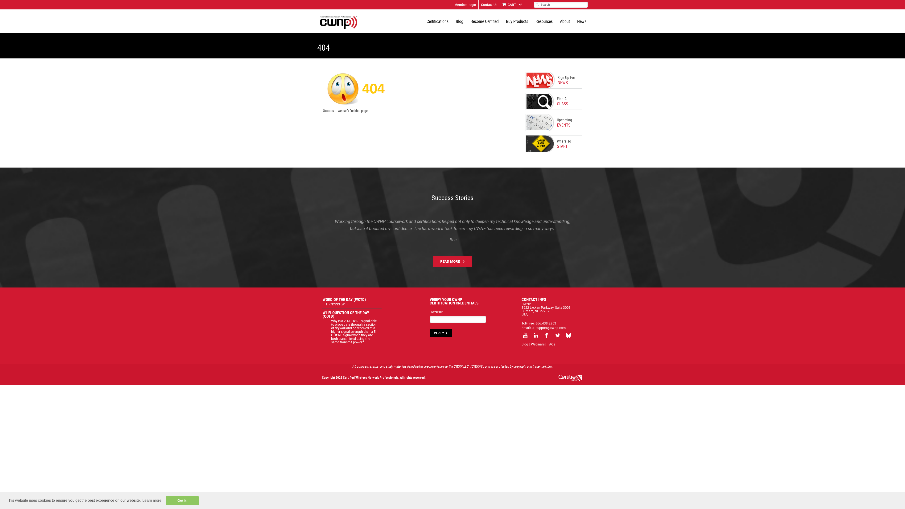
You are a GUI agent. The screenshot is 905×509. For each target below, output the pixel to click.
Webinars (538, 344)
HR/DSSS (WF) (337, 304)
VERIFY (439, 333)
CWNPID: (436, 312)
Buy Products (517, 21)
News (581, 21)
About (565, 21)
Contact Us (489, 4)
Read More (450, 261)
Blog (459, 21)
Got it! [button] (182, 500)
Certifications (437, 21)
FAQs (551, 344)
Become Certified (485, 21)
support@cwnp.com (551, 327)
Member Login (465, 4)
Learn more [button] (151, 500)
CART (512, 4)
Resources (544, 21)
